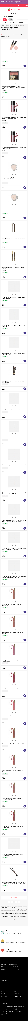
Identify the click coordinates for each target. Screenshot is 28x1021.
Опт (1, 982)
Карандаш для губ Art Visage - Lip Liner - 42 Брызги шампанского (12, 799)
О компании (3, 978)
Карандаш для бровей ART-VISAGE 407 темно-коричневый (13, 268)
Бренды (7, 25)
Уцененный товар (17, 996)
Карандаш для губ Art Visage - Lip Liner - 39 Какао (14, 743)
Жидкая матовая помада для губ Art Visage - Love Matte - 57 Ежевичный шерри (14, 118)
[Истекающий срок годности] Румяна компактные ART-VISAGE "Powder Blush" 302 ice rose (13, 87)
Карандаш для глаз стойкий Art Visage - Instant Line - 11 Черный (13, 298)
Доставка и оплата (4, 980)
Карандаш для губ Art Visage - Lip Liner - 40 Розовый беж (12, 771)
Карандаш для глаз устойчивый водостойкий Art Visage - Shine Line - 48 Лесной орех (14, 577)
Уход (15, 991)
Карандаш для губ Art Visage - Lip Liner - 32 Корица (12, 633)
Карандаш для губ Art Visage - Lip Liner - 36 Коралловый (12, 716)
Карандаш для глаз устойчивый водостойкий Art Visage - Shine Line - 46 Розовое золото (14, 521)
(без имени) (3, 989)
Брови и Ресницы (4, 998)
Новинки (2, 991)
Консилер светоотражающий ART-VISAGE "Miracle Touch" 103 (12, 56)
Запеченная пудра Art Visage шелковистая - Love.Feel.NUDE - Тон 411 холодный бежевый (12, 178)
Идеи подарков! (4, 993)
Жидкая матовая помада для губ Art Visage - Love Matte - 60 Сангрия (14, 148)
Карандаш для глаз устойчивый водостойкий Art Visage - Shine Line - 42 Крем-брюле (14, 409)
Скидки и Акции (17, 994)
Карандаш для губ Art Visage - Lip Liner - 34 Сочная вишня (12, 688)
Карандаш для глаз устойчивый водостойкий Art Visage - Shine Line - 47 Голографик (14, 549)
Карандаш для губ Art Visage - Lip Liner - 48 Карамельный (12, 827)
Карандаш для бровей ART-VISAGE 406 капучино (14, 238)
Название (23, 34)
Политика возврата (5, 983)
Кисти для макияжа (5, 996)
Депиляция (16, 989)
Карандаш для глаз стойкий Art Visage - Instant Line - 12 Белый (13, 326)
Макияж (2, 994)
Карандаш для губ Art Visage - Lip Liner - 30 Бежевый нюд (12, 605)
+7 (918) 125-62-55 (4, 961)
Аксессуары (16, 993)
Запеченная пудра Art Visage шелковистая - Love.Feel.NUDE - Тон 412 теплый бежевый (12, 208)
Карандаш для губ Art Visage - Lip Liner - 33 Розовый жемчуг (12, 661)
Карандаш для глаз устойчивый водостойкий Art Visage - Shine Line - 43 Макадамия (14, 437)
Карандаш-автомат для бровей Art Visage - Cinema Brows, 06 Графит (12, 855)
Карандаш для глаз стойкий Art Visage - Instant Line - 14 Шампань (13, 354)
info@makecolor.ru (4, 966)
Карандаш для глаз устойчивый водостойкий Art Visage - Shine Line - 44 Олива (14, 465)
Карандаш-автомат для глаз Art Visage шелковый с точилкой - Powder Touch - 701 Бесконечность (14, 883)
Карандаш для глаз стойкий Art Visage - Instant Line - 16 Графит (13, 382)
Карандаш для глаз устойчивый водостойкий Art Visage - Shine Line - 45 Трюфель (14, 493)
